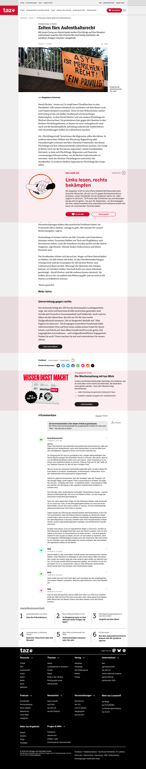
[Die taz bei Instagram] (124, 652)
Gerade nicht (116, 173)
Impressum (99, 755)
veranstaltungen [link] (31, 3)
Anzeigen (23, 743)
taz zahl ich (106, 670)
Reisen (22, 732)
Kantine (23, 736)
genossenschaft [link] (108, 3)
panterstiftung (107, 677)
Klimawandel (52, 684)
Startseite (23, 18)
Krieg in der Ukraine (55, 677)
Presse (77, 677)
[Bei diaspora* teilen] (83, 365)
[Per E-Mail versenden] (58, 365)
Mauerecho (24, 711)
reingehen (24, 718)
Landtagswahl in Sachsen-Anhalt (57, 668)
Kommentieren (53, 360)
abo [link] (100, 3)
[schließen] (124, 173)
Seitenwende (113, 755)
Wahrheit (23, 687)
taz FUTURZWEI (108, 705)
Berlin (31, 18)
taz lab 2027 (79, 715)
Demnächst (79, 701)
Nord (22, 684)
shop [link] (40, 3)
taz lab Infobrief (53, 711)
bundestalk (24, 701)
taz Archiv (106, 712)
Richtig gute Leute (54, 680)
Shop (22, 739)
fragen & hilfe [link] (48, 3)
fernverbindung (26, 704)
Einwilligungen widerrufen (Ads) (87, 759)
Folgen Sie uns (106, 651)
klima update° (25, 708)
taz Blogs (105, 701)
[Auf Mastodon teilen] (63, 365)
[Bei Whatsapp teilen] (78, 365)
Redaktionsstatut (90, 752)
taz (26, 650)
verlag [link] (22, 3)
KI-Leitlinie (120, 752)
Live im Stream (80, 708)
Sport (22, 677)
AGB (106, 755)
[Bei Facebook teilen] (73, 365)
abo (103, 663)
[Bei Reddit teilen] (87, 365)
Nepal (49, 673)
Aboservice (51, 735)
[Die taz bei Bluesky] (119, 652)
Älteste (105, 416)
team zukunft (52, 701)
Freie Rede (24, 715)
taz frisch (51, 704)
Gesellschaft (25, 670)
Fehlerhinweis (65, 360)
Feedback (51, 732)
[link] (23, 10)
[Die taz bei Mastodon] (114, 652)
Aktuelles (78, 663)
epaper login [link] (120, 3)
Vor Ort (77, 704)
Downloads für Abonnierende (59, 742)
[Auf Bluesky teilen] (68, 365)
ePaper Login (52, 739)
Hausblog (78, 667)
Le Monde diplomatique (111, 708)
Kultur (22, 673)
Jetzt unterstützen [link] (50, 347)
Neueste (98, 416)
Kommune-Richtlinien (107, 752)
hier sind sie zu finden (63, 428)
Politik (22, 663)
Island (49, 663)
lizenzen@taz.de (35, 755)
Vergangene (79, 711)
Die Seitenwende (81, 670)
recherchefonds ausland (111, 673)
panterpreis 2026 (109, 680)
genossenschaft (108, 667)
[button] (124, 10)
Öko (21, 667)
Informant (79, 755)
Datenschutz (88, 755)
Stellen (77, 673)
